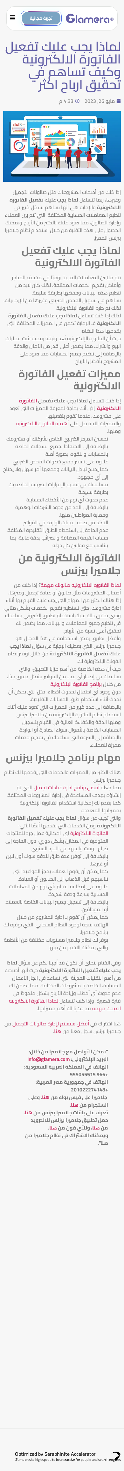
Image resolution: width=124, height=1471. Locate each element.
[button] (15, 18)
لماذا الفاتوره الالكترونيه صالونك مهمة (81, 585)
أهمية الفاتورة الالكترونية (43, 423)
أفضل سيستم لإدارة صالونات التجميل (51, 1023)
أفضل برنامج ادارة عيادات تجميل (67, 787)
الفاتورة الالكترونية (89, 833)
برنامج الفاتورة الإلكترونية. (76, 684)
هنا (57, 1031)
